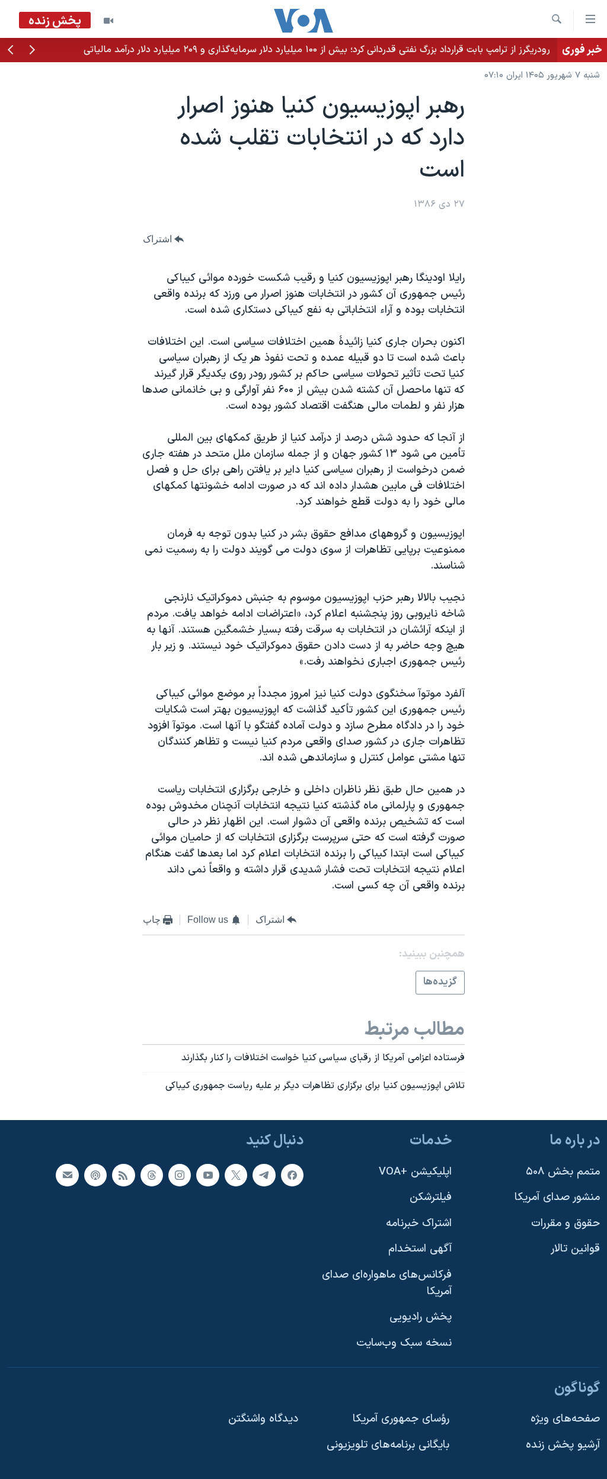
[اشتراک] (67, 1175)
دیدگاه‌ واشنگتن (263, 1419)
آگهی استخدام (420, 1249)
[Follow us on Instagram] (179, 1175)
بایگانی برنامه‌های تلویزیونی (388, 1445)
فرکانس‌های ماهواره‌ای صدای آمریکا (387, 1283)
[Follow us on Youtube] (207, 1175)
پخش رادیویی (420, 1317)
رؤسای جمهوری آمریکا (401, 1419)
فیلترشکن (431, 1197)
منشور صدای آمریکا (557, 1197)
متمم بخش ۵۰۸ (563, 1172)
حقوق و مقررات (565, 1223)
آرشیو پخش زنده (563, 1445)
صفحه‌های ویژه (565, 1419)
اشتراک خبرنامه (419, 1223)
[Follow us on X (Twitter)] (236, 1175)
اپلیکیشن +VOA (415, 1172)
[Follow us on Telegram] (264, 1175)
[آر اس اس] (123, 1175)
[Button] (163, 239)
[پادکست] (95, 1175)
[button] (32, 51)
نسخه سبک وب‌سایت (404, 1343)
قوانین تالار (575, 1249)
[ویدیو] (108, 21)
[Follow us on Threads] (151, 1175)
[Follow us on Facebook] (292, 1175)
